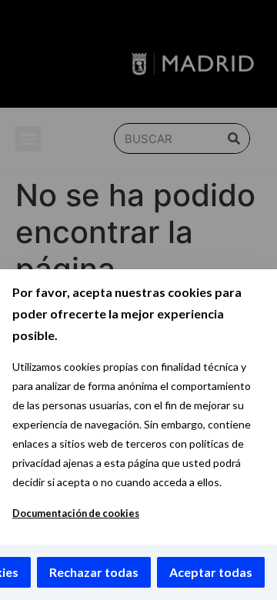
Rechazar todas (93, 572)
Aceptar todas (210, 572)
